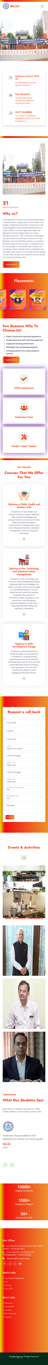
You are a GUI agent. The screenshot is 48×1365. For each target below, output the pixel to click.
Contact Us (9, 1306)
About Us (9, 1303)
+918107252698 (24, 1255)
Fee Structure (10, 1313)
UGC (6, 1281)
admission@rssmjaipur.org (18, 1258)
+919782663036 (9, 1255)
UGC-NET (9, 1288)
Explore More (11, 264)
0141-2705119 (12, 1252)
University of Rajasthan (15, 1278)
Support (8, 1317)
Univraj (8, 1285)
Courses (8, 1310)
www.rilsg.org (17, 1356)
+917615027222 (27, 1252)
